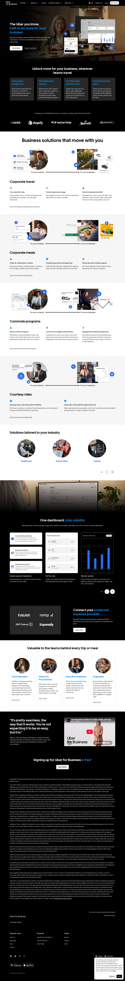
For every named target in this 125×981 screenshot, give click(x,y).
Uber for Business (18, 916)
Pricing (44, 3)
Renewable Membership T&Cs (63, 898)
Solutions (34, 3)
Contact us (98, 3)
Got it (119, 976)
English (100, 956)
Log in (106, 3)
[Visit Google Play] (16, 965)
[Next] (112, 591)
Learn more (79, 630)
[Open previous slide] (107, 472)
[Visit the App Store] (28, 965)
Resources (68, 3)
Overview (23, 3)
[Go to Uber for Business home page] (11, 3)
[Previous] (107, 591)
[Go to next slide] (112, 472)
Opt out (112, 976)
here (114, 971)
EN (92, 3)
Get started (114, 3)
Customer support (54, 3)
